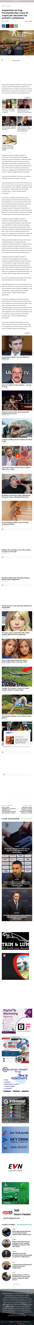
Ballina (3, 6)
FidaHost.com (28, 1324)
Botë (13, 1262)
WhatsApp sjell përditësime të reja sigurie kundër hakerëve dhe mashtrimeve (17, 850)
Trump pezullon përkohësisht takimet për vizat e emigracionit (22, 1266)
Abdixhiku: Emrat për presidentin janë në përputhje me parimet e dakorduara (17, 917)
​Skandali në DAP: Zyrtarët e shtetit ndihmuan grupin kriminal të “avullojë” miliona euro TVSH (26, 810)
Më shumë (16, 1284)
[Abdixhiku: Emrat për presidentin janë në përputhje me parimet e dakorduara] (17, 904)
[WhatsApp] (16, 26)
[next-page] (6, 924)
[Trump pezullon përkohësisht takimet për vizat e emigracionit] (6, 1265)
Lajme (17, 846)
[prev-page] (3, 924)
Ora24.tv (5, 1321)
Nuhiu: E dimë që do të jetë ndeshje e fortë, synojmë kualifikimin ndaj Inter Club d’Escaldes (17, 883)
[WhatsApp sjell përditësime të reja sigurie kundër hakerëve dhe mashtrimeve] (17, 838)
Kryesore (8, 6)
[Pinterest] (12, 26)
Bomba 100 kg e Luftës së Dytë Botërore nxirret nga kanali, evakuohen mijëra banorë (21, 1277)
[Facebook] (3, 26)
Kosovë (16, 912)
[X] (8, 26)
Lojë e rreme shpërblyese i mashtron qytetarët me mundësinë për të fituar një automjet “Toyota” (9, 810)
